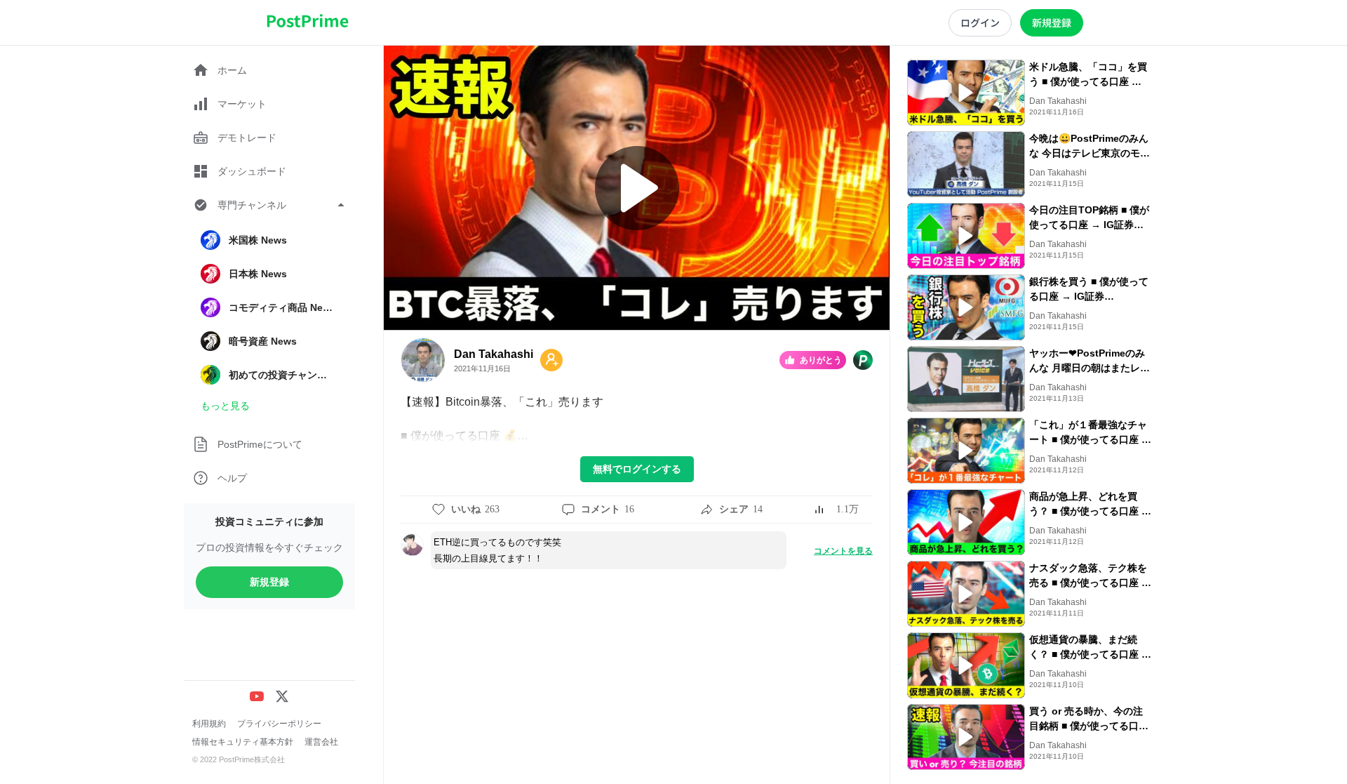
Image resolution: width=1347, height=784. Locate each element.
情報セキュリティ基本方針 (242, 742)
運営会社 (321, 742)
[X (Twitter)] (282, 696)
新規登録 (269, 581)
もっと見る (225, 405)
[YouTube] (257, 696)
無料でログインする (637, 468)
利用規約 (209, 724)
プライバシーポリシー (279, 724)
